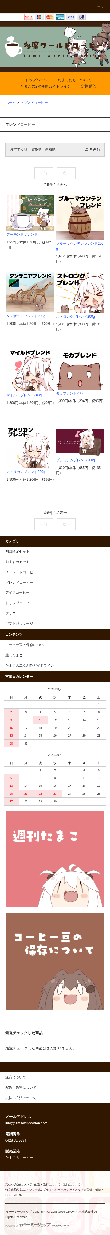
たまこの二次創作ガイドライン (29, 666)
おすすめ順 (18, 149)
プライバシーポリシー (57, 1189)
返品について (72, 1184)
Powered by (11, 1225)
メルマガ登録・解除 (88, 1189)
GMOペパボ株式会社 (79, 1211)
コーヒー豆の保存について (26, 645)
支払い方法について (18, 1184)
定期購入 (88, 86)
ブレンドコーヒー (34, 103)
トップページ (36, 80)
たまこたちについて (74, 80)
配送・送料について (47, 1184)
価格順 (36, 149)
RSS (8, 1195)
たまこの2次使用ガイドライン (45, 86)
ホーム (10, 103)
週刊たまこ (14, 655)
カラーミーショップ (18, 1211)
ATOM (18, 1195)
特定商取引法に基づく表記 (23, 1189)
